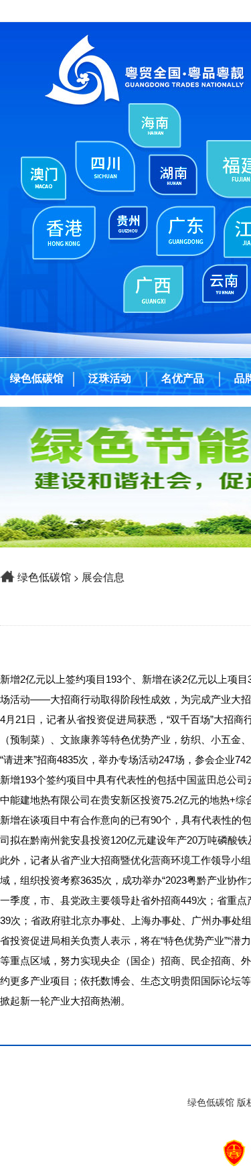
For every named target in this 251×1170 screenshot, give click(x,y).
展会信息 (103, 576)
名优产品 (182, 378)
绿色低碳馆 (37, 378)
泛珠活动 (109, 378)
